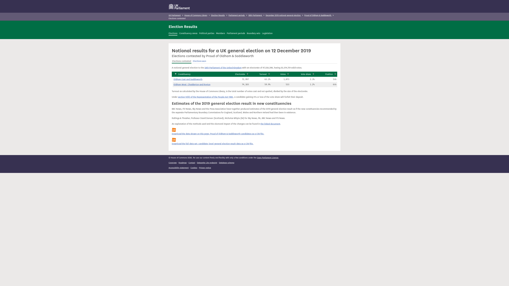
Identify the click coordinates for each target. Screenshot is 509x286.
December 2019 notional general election (283, 15)
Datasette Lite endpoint (207, 163)
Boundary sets (253, 33)
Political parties (206, 33)
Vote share (306, 74)
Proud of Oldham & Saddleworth (318, 15)
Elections (173, 33)
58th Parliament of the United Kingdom (223, 67)
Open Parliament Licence (267, 158)
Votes (283, 74)
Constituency (184, 74)
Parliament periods (237, 15)
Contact (191, 163)
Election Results (218, 15)
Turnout (263, 74)
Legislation (267, 33)
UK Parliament (175, 15)
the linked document (270, 124)
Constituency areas (188, 33)
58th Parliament (255, 15)
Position (329, 74)
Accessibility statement (179, 168)
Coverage (173, 163)
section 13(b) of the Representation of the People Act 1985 (205, 97)
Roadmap (183, 163)
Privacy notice (205, 168)
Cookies (193, 168)
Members (220, 33)
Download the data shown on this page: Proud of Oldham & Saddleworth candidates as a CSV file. (218, 134)
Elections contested (181, 61)
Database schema (226, 163)
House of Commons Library (195, 15)
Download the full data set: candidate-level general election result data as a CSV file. (212, 143)
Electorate (240, 74)
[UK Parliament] (179, 7)
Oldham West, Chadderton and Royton (192, 84)
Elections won (199, 61)
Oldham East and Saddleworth (188, 79)
